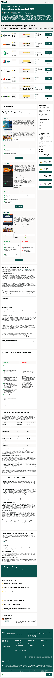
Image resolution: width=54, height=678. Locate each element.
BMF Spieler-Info (30, 661)
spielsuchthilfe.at (24, 661)
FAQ (2, 651)
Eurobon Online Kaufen (19, 648)
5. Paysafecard (42, 126)
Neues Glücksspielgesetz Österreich (45, 143)
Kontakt (42, 643)
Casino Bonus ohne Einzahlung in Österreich (45, 111)
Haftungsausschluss (5, 644)
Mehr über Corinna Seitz (20, 624)
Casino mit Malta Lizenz (19, 647)
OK (49, 674)
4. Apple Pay (41, 125)
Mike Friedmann (21, 12)
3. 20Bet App (6, 212)
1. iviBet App (5, 118)
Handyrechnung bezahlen (19, 642)
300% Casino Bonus (42, 115)
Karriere (42, 645)
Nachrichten (11, 2)
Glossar (3, 649)
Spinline (29, 648)
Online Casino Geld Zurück (6, 643)
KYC (2, 653)
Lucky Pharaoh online (43, 114)
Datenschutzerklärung (6, 646)
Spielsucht (4, 648)
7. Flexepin (41, 129)
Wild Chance (30, 645)
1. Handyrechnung (42, 121)
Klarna (4, 541)
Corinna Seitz (5, 12)
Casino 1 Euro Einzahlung (43, 108)
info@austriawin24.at (11, 633)
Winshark (29, 642)
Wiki (16, 2)
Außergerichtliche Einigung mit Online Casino (44, 146)
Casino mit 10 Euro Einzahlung (20, 650)
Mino (29, 643)
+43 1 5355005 (9, 635)
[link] (45, 2)
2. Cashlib (41, 122)
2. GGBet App (6, 163)
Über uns (19, 2)
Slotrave (29, 647)
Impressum (43, 647)
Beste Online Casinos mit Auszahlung (43, 139)
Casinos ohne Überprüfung (20, 643)
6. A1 (40, 128)
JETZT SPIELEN (48, 34)
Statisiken (11, 404)
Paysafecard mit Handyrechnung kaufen (45, 142)
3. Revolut (41, 123)
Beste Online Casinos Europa (44, 112)
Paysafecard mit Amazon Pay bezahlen (44, 137)
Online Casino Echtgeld (19, 645)
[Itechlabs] (20, 671)
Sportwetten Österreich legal (25, 269)
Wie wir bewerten (44, 648)
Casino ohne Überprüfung (44, 107)
